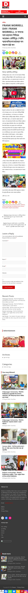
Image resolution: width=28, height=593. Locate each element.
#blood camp (8, 204)
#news (22, 206)
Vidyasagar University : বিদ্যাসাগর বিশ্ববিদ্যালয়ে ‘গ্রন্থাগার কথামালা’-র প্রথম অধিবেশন (12, 422)
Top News (5, 442)
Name (4, 259)
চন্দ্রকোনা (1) (11, 442)
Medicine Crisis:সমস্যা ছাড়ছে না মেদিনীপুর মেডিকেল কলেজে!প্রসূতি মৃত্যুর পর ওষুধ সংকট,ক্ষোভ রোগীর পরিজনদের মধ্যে (14, 216)
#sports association (14, 207)
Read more (6, 554)
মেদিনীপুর (4, 22)
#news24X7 (5, 207)
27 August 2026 (6, 399)
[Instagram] (13, 52)
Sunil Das (13, 47)
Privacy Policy (4, 511)
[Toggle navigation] (3, 16)
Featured (5, 388)
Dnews (14, 587)
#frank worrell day (6, 206)
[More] (16, 52)
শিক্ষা (13, 388)
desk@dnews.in (9, 503)
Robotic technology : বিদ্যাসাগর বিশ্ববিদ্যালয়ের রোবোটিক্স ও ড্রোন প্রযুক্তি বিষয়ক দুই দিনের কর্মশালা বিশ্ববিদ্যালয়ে (12, 312)
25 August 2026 (6, 452)
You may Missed (8, 372)
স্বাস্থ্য (15, 442)
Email (4, 266)
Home (2, 509)
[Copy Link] (10, 52)
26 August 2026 (6, 425)
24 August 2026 (6, 478)
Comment (5, 240)
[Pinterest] (22, 591)
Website (4, 273)
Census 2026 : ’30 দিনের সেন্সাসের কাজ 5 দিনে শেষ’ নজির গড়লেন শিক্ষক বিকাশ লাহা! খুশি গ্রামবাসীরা (13, 448)
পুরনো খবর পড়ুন (6, 357)
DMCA (2, 507)
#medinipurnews (16, 206)
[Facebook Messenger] (14, 591)
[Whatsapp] (7, 52)
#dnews (23, 204)
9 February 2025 (6, 47)
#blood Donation (16, 204)
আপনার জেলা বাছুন (7, 367)
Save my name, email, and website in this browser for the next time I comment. (12, 282)
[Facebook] (3, 52)
